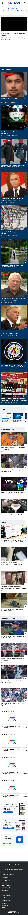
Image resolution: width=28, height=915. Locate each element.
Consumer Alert (15, 10)
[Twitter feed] (9, 864)
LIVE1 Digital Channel (17, 420)
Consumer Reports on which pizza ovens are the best (13, 448)
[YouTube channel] (15, 864)
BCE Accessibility (6, 877)
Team (3, 859)
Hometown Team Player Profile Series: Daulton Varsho (12, 681)
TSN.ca (3, 897)
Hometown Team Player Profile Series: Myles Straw (12, 659)
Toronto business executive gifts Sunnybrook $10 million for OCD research (13, 587)
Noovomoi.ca (5, 905)
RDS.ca (3, 907)
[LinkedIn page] (18, 864)
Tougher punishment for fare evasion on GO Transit (13, 132)
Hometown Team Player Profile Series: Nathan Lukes (12, 636)
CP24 (3, 893)
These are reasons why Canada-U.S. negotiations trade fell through (12, 199)
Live (3, 10)
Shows (7, 10)
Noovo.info (4, 903)
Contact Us (13, 857)
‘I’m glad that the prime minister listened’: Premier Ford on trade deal (13, 299)
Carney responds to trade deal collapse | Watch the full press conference (13, 332)
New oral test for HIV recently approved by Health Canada (13, 609)
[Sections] (2, 2)
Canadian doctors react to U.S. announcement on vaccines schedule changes (12, 564)
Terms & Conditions (6, 885)
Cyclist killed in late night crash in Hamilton (11, 232)
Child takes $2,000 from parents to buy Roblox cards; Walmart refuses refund (13, 493)
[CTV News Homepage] (14, 3)
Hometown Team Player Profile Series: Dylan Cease (12, 704)
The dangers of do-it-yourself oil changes (13, 515)
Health (23, 10)
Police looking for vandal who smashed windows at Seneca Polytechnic (13, 165)
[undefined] (11, 722)
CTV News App (5, 857)
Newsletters (20, 857)
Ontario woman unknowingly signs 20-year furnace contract (13, 470)
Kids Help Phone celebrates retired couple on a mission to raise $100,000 (12, 541)
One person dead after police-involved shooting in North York (12, 265)
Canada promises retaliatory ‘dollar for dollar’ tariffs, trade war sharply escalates (14, 399)
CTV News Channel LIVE (6, 420)
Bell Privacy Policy (6, 883)
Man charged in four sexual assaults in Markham (13, 99)
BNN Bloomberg (6, 895)
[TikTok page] (12, 864)
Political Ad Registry (6, 887)
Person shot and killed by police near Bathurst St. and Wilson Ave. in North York (13, 366)
